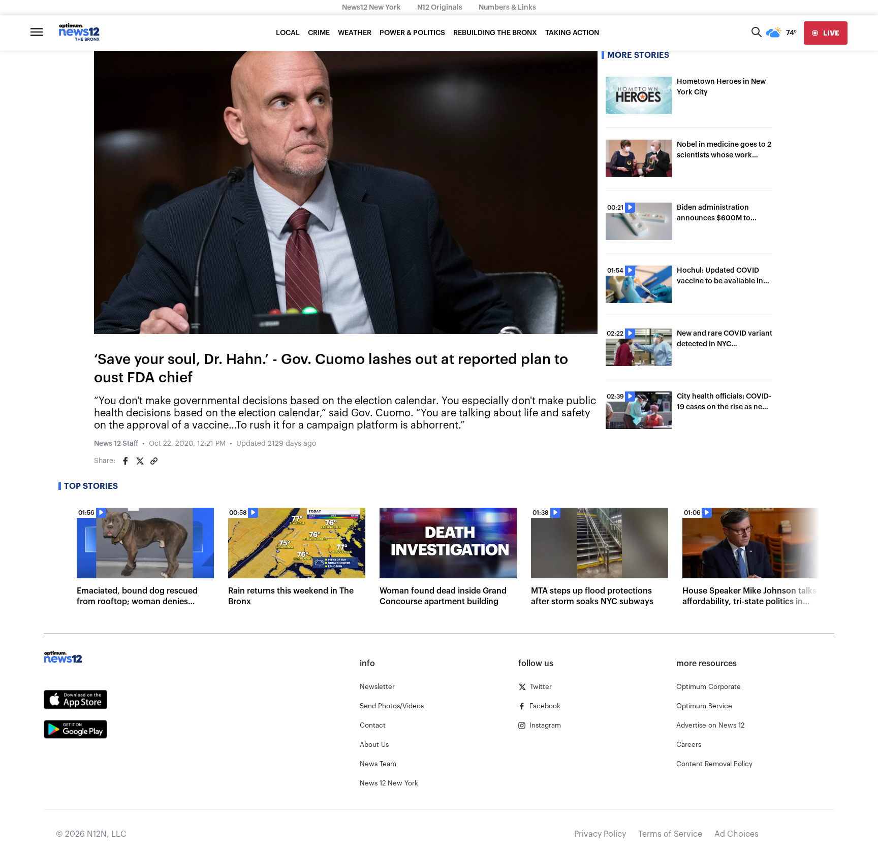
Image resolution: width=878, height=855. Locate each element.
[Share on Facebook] (125, 461)
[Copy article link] (154, 461)
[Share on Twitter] (140, 461)
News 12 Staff (116, 443)
